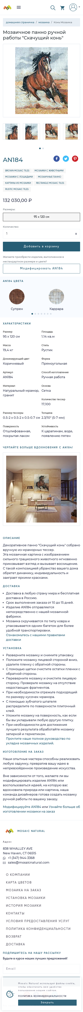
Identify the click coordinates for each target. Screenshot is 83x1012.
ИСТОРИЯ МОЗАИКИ (24, 905)
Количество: (11, 226)
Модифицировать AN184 (41, 268)
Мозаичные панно (49, 177)
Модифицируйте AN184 (22, 807)
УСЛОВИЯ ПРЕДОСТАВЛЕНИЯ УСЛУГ (38, 921)
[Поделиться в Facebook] (56, 158)
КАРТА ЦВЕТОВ (19, 882)
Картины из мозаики (18, 183)
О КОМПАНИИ (18, 875)
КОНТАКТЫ (15, 913)
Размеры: (9, 209)
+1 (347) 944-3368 (21, 858)
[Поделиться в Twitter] (65, 158)
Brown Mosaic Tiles (17, 171)
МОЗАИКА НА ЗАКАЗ (23, 890)
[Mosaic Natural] (7, 9)
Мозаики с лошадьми (19, 177)
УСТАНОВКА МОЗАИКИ (26, 898)
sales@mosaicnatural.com (28, 862)
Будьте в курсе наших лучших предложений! (35, 958)
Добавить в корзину (41, 246)
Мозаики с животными (49, 171)
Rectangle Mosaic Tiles (50, 183)
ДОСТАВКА (15, 944)
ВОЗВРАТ (14, 936)
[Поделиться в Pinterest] (75, 158)
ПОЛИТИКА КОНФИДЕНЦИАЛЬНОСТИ (38, 929)
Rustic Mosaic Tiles (17, 189)
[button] (53, 7)
